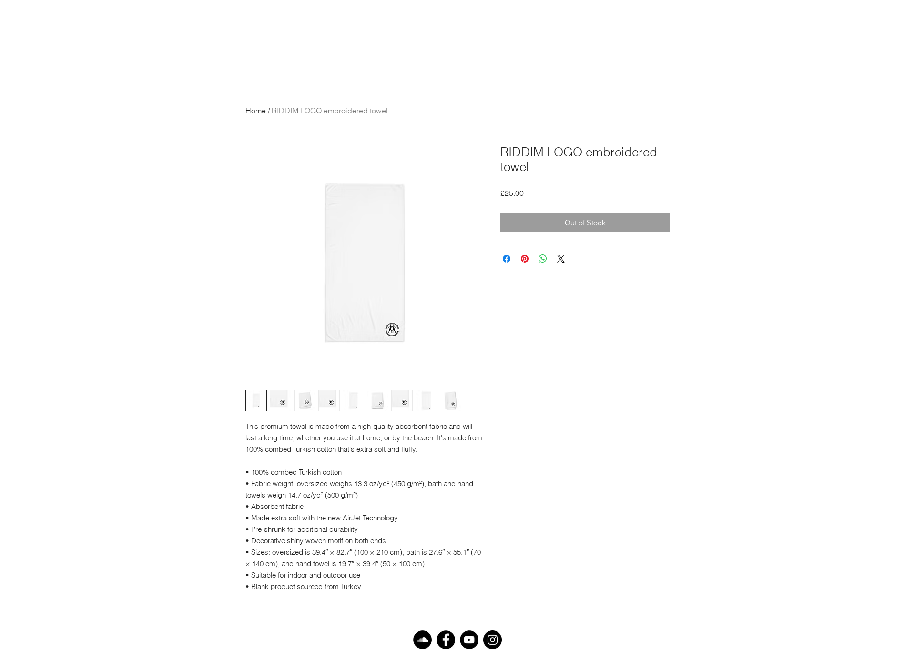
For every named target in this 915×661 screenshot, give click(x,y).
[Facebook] (446, 639)
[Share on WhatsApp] (543, 258)
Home (255, 110)
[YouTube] (469, 639)
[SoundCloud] (422, 639)
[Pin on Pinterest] (524, 258)
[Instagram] (492, 639)
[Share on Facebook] (506, 258)
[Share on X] (561, 258)
